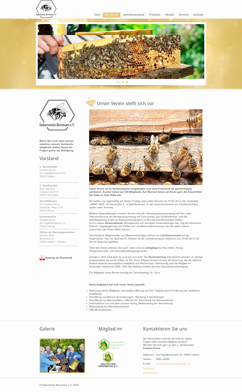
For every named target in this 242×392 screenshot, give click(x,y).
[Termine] (183, 15)
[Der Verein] (111, 15)
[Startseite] (97, 15)
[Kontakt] (198, 15)
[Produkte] (155, 15)
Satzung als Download (58, 257)
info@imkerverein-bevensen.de (173, 363)
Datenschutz (150, 372)
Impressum (149, 368)
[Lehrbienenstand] (134, 15)
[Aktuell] (169, 15)
